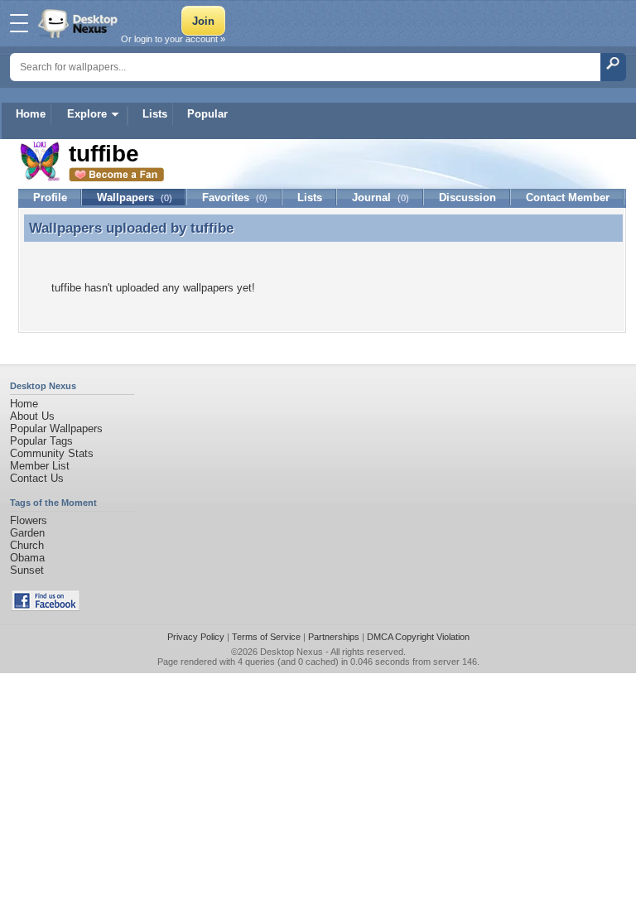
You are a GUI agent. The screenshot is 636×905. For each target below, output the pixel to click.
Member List (40, 466)
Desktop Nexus (291, 652)
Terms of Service (266, 637)
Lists (154, 114)
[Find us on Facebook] (46, 607)
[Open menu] (19, 23)
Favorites (234, 197)
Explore (87, 114)
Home (31, 114)
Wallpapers (134, 197)
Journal (380, 197)
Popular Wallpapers (56, 428)
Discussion (467, 197)
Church (27, 545)
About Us (32, 416)
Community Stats (52, 453)
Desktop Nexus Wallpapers (79, 23)
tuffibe (212, 227)
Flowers (28, 520)
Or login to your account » (173, 39)
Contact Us (37, 478)
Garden (27, 533)
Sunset (27, 570)
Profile (50, 197)
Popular (207, 114)
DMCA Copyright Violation (418, 637)
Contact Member (568, 197)
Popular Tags (41, 441)
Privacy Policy (195, 637)
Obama (27, 557)
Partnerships (333, 637)
